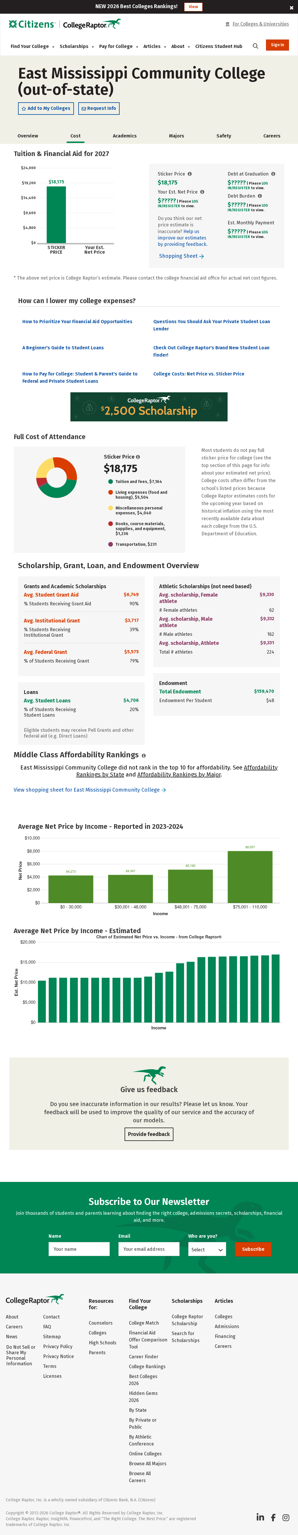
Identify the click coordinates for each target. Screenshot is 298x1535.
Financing (225, 1336)
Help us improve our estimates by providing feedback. (182, 238)
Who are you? (202, 1236)
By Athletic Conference (141, 1440)
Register (171, 206)
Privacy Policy (57, 1346)
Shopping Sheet (179, 256)
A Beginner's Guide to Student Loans (63, 347)
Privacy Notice (58, 1356)
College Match (144, 1323)
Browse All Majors (147, 1463)
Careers (272, 136)
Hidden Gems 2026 (143, 1397)
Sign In (277, 44)
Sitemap (52, 1336)
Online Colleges (145, 1454)
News (11, 1336)
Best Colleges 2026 (143, 1380)
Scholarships (75, 46)
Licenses (52, 1376)
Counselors (101, 1323)
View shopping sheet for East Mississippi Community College (87, 790)
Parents (97, 1352)
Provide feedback (149, 1134)
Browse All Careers (140, 1477)
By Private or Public (143, 1423)
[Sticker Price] (190, 174)
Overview (27, 136)
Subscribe (253, 1249)
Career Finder (143, 1356)
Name (55, 1236)
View (193, 6)
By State (138, 1410)
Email (124, 1236)
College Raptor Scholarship (187, 1320)
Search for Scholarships (186, 1337)
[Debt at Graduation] (273, 174)
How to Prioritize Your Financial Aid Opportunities (77, 321)
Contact (51, 1317)
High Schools (102, 1343)
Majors (176, 136)
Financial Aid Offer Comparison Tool (148, 1340)
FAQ (47, 1327)
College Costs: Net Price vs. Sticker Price (198, 374)
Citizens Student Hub (218, 46)
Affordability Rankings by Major (179, 774)
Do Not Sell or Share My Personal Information (21, 1355)
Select (198, 1249)
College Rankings (147, 1366)
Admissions (227, 1326)
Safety (224, 136)
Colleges (98, 1333)
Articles (152, 46)
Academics (125, 136)
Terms (49, 1366)
